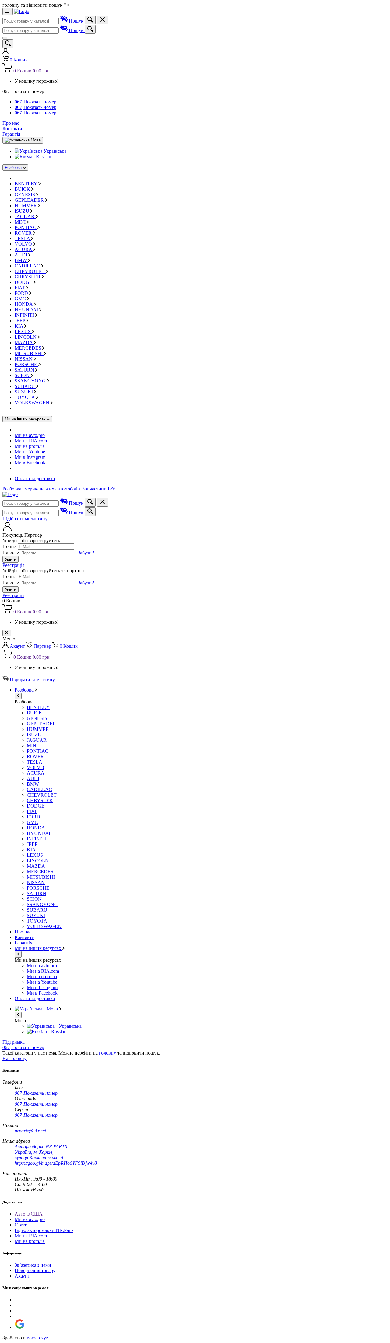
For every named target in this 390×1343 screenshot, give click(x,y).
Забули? (86, 552)
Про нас (10, 123)
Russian (43, 156)
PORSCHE (26, 364)
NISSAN (24, 358)
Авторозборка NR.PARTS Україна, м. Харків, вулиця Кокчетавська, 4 (41, 1152)
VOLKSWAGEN (33, 402)
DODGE (24, 282)
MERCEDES (28, 348)
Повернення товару (35, 1270)
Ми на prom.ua (30, 446)
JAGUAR (25, 216)
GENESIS (25, 194)
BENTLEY (26, 183)
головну (107, 1052)
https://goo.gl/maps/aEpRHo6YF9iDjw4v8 (56, 1163)
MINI (21, 222)
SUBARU (25, 386)
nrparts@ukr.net (30, 1130)
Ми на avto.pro (30, 435)
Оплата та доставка (35, 478)
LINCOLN (26, 337)
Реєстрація (13, 565)
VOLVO (24, 243)
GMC (21, 298)
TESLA (23, 238)
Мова (52, 1008)
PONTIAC (26, 227)
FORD (22, 293)
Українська (54, 151)
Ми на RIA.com (31, 440)
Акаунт (22, 1275)
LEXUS (23, 331)
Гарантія (11, 134)
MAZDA (24, 342)
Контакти (12, 128)
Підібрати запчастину (25, 518)
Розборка (13, 167)
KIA (19, 326)
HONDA (24, 304)
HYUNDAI (27, 309)
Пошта (9, 546)
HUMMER (26, 205)
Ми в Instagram (30, 457)
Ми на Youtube (30, 451)
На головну (14, 1058)
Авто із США (29, 1213)
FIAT (20, 287)
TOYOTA (25, 397)
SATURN (25, 369)
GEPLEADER (30, 200)
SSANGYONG (31, 380)
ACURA (24, 249)
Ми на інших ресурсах (38, 948)
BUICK (23, 189)
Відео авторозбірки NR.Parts (44, 1230)
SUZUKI (24, 391)
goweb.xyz (37, 1337)
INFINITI (25, 315)
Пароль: (10, 552)
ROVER (24, 232)
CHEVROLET (30, 271)
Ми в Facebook (30, 462)
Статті (21, 1224)
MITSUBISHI (29, 353)
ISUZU (22, 211)
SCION (23, 375)
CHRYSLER (28, 276)
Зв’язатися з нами (33, 1265)
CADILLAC (28, 265)
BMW (21, 260)
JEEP (20, 320)
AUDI (21, 254)
